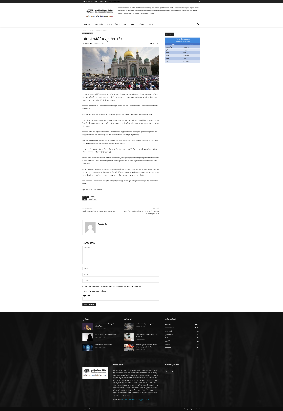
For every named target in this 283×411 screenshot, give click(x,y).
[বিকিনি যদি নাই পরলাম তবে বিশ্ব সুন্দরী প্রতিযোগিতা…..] (87, 326)
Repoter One (88, 43)
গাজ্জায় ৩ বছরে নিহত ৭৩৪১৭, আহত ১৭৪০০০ (147, 324)
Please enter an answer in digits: (94, 291)
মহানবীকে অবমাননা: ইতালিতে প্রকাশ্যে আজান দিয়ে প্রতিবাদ (98, 211)
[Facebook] (196, 1)
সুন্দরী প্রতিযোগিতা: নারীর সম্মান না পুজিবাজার (106, 334)
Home (84, 30)
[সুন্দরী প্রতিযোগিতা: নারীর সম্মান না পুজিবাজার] (87, 337)
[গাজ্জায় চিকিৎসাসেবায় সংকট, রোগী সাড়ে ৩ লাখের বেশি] (129, 337)
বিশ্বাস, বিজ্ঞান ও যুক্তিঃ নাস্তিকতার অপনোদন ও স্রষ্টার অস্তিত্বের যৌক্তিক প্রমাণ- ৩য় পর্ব (141, 212)
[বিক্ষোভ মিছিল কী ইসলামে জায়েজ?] (87, 347)
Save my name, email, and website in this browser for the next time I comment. (113, 286)
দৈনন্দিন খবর (90, 30)
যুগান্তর (92, 196)
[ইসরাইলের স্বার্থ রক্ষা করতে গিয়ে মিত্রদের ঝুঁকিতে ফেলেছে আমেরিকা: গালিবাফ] (129, 347)
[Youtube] (199, 1)
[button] (198, 24)
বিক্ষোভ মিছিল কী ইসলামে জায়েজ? (103, 345)
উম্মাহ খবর (91, 33)
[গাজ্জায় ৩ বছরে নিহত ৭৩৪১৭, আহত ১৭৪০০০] (129, 326)
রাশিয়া (95, 199)
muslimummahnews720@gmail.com (135, 400)
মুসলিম (90, 199)
